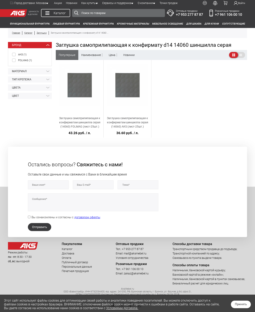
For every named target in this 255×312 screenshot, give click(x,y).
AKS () (22, 54)
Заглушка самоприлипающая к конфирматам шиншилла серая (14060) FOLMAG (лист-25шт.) (79, 122)
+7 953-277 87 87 (133, 249)
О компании (145, 3)
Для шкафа (193, 23)
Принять (241, 304)
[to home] (23, 248)
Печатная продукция (75, 271)
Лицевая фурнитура (66, 23)
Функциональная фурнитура (30, 23)
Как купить (88, 3)
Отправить (39, 227)
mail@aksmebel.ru (135, 253)
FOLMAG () (25, 60)
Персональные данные (77, 266)
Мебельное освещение (167, 23)
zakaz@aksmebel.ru (136, 273)
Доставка (68, 253)
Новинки (71, 3)
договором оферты (87, 217)
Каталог (67, 249)
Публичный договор (75, 262)
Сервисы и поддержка (116, 3)
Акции (58, 3)
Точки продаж (169, 3)
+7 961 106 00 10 (228, 14)
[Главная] (17, 13)
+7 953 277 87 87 (189, 14)
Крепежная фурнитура (98, 23)
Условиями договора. (122, 308)
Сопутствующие (233, 23)
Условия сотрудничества (132, 257)
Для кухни (212, 23)
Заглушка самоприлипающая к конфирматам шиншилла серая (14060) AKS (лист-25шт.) (127, 122)
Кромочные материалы (133, 23)
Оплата (66, 257)
